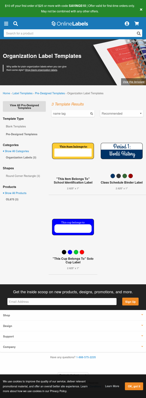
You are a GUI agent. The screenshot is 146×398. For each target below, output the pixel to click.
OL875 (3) (12, 199)
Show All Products (15, 193)
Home (6, 93)
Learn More (112, 386)
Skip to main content (14, 8)
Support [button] (8, 336)
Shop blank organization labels (41, 69)
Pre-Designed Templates (50, 93)
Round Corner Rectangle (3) (23, 176)
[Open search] (138, 33)
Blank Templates (16, 126)
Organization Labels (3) (21, 157)
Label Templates (23, 93)
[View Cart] (137, 24)
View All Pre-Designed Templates (24, 106)
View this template (133, 82)
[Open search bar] (15, 24)
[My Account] (127, 24)
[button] (6, 24)
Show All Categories (16, 151)
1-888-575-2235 (86, 357)
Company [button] (9, 347)
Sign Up (130, 302)
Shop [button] (6, 315)
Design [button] (7, 326)
